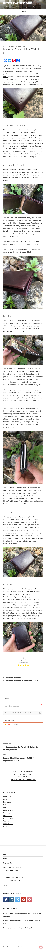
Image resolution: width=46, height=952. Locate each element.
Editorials (6, 826)
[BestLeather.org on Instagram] (11, 899)
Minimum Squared (10, 130)
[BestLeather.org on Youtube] (23, 899)
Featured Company (13, 881)
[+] (31, 712)
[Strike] (13, 712)
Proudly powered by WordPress (14, 947)
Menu (24, 12)
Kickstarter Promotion (14, 877)
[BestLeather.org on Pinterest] (29, 899)
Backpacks (7, 802)
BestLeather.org (17, 3)
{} (28, 712)
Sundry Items (8, 824)
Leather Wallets (13, 677)
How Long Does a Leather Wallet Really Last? (20, 928)
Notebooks (7, 816)
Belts (5, 805)
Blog (5, 859)
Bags (5, 799)
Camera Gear (8, 810)
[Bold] (5, 712)
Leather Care (8, 818)
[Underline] (10, 712)
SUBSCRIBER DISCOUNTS (23, 771)
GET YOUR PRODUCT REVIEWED (23, 780)
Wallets (6, 807)
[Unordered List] (18, 712)
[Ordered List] (15, 712)
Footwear (6, 821)
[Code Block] (23, 712)
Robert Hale (21, 46)
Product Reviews (12, 870)
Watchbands (8, 813)
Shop (8, 874)
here (9, 146)
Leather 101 (7, 797)
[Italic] (8, 712)
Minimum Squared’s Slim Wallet (15, 589)
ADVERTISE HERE (23, 777)
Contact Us (7, 863)
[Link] (25, 712)
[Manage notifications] (41, 947)
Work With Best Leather (12, 867)
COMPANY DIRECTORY (23, 774)
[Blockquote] (20, 712)
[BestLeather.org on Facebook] (6, 899)
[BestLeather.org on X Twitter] (17, 899)
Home (5, 854)
